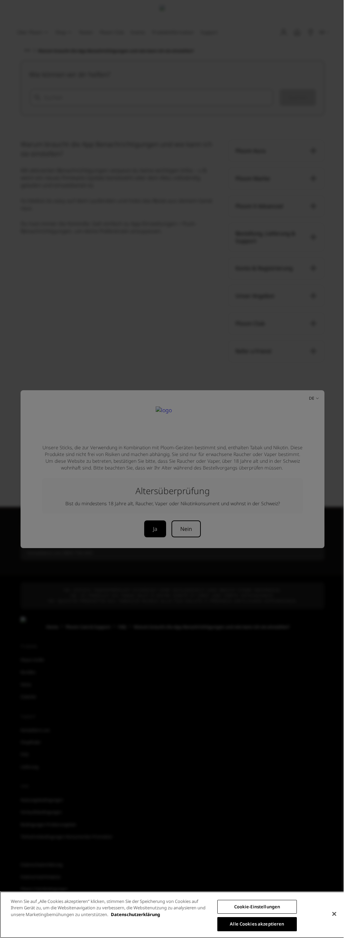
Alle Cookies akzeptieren (257, 924)
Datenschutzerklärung (135, 914)
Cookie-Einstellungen (257, 907)
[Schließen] (334, 913)
